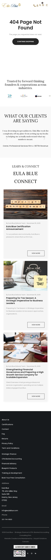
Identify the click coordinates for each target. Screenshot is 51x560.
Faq (3, 434)
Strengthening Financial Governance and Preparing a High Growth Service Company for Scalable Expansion (25, 373)
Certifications (7, 424)
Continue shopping (25, 42)
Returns (5, 438)
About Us (5, 420)
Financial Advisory (9, 463)
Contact (5, 429)
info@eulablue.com (10, 510)
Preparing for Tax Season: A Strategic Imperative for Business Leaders (24, 300)
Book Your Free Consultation (13, 478)
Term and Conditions (10, 448)
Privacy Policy (7, 443)
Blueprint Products (9, 468)
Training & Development (12, 473)
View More (36, 253)
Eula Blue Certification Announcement (18, 228)
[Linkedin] (35, 553)
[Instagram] (31, 553)
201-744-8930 (7, 519)
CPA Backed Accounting (12, 459)
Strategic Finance (9, 454)
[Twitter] (27, 553)
